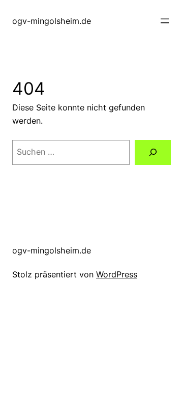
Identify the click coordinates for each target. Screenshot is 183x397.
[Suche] (153, 152)
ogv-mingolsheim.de (51, 21)
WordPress (116, 274)
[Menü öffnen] (165, 21)
